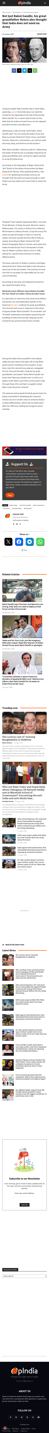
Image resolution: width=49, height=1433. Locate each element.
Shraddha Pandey (7, 801)
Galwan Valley (13, 505)
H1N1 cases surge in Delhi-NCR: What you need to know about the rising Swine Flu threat (31, 838)
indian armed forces (38, 505)
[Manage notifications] (5, 1428)
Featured (5, 783)
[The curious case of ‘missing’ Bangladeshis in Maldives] (24, 723)
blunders (14, 305)
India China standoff (25, 505)
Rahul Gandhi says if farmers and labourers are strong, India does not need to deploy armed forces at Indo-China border (22, 606)
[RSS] (21, 1417)
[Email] (29, 70)
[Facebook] (14, 70)
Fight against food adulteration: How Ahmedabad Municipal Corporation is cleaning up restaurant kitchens (32, 850)
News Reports (17, 12)
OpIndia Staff (41, 34)
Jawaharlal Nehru (17, 508)
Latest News (9, 950)
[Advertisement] (19, 888)
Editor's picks (6, 12)
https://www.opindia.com (20, 517)
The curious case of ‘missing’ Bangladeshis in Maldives (19, 738)
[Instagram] (17, 523)
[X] (19, 70)
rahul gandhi (27, 508)
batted (5, 175)
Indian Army (6, 508)
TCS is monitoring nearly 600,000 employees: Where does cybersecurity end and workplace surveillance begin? (31, 1077)
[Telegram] (24, 70)
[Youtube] (38, 1417)
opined (14, 112)
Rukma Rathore (7, 743)
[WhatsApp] (35, 70)
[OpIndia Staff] (7, 519)
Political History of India (30, 12)
